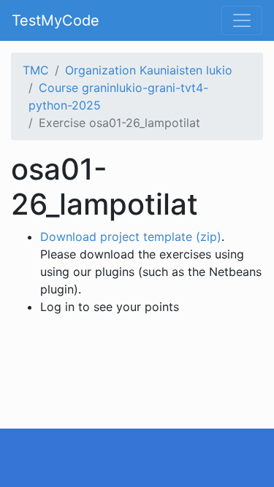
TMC (36, 70)
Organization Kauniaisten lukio (148, 70)
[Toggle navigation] (241, 20)
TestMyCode (55, 20)
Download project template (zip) (130, 236)
